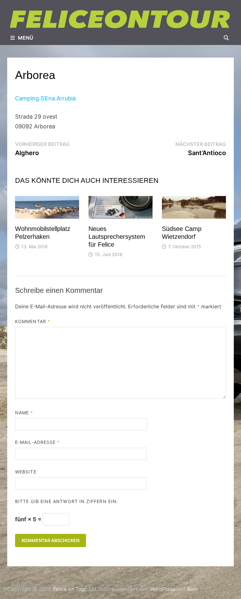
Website (25, 471)
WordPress (162, 589)
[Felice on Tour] (120, 19)
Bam (192, 589)
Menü (25, 38)
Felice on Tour (69, 589)
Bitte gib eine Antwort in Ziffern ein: (66, 501)
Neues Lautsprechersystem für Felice (116, 236)
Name (24, 412)
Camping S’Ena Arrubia (45, 98)
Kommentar (32, 321)
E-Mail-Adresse (37, 442)
